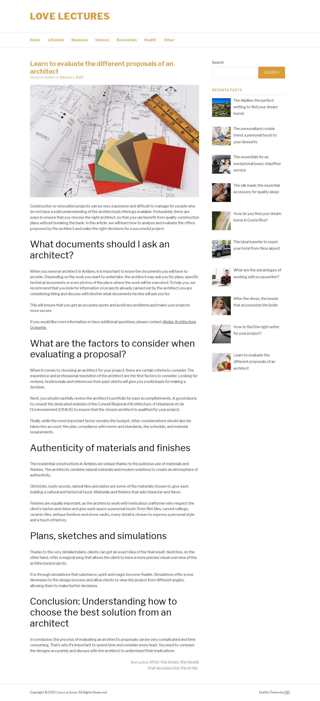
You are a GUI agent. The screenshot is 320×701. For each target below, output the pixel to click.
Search (218, 62)
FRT (287, 692)
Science (102, 40)
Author (49, 77)
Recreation (127, 40)
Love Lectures (70, 16)
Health (150, 40)
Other (169, 40)
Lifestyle (56, 40)
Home (35, 40)
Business (80, 40)
